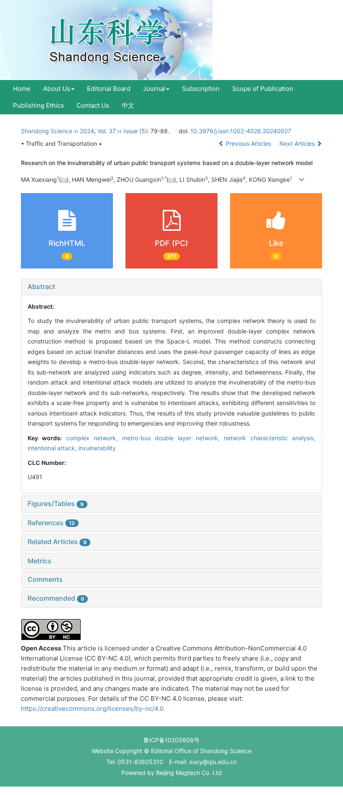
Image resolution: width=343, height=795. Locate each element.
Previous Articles (248, 143)
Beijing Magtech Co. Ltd (189, 772)
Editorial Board (109, 89)
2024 (87, 130)
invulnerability (97, 448)
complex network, (94, 437)
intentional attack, (53, 448)
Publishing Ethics (38, 105)
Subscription (201, 89)
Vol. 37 (106, 130)
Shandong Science (46, 130)
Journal (154, 89)
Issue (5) (135, 130)
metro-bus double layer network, (173, 437)
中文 (128, 105)
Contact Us (93, 105)
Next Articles (297, 143)
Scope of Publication (262, 89)
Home (22, 89)
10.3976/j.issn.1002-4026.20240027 (240, 130)
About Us (56, 89)
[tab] (171, 287)
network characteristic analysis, (269, 437)
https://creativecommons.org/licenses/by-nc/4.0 (92, 708)
